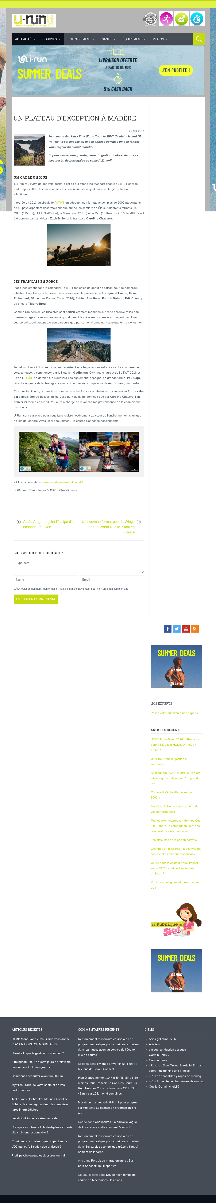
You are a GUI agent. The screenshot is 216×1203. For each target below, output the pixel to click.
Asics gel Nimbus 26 (162, 1039)
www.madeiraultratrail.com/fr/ (63, 482)
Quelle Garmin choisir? (164, 1086)
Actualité (23, 39)
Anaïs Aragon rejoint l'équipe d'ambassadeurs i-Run (50, 524)
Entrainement (79, 39)
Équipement (132, 39)
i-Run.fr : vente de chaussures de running (176, 1081)
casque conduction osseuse (167, 1049)
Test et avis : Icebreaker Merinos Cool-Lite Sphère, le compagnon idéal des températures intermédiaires (176, 826)
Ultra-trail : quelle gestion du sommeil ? (38, 1053)
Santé (107, 39)
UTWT (60, 202)
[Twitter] (177, 629)
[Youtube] (186, 629)
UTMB (27, 378)
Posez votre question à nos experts (174, 713)
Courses (49, 39)
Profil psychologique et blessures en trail (38, 1155)
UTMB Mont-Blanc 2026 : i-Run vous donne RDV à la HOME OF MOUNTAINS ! (175, 745)
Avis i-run (155, 1044)
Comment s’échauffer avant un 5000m (38, 1076)
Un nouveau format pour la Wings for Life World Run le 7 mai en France (108, 527)
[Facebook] (167, 629)
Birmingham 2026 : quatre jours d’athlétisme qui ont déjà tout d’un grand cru (176, 778)
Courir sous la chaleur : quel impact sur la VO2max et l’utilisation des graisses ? (174, 868)
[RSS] (195, 629)
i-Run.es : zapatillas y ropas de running (175, 1076)
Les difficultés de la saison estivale (174, 839)
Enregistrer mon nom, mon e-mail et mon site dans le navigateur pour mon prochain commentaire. (73, 588)
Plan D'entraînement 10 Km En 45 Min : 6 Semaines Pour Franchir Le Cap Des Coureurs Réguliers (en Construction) (108, 1083)
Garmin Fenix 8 (159, 1060)
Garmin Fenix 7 (159, 1054)
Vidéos (158, 39)
